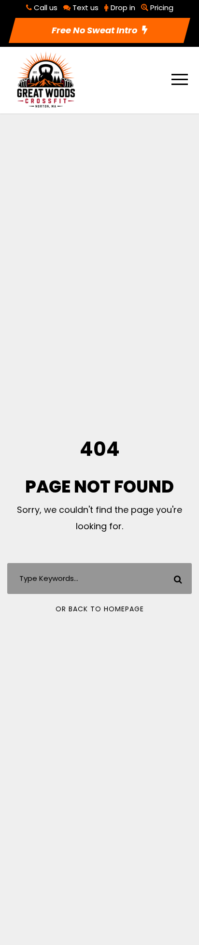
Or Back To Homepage (100, 609)
